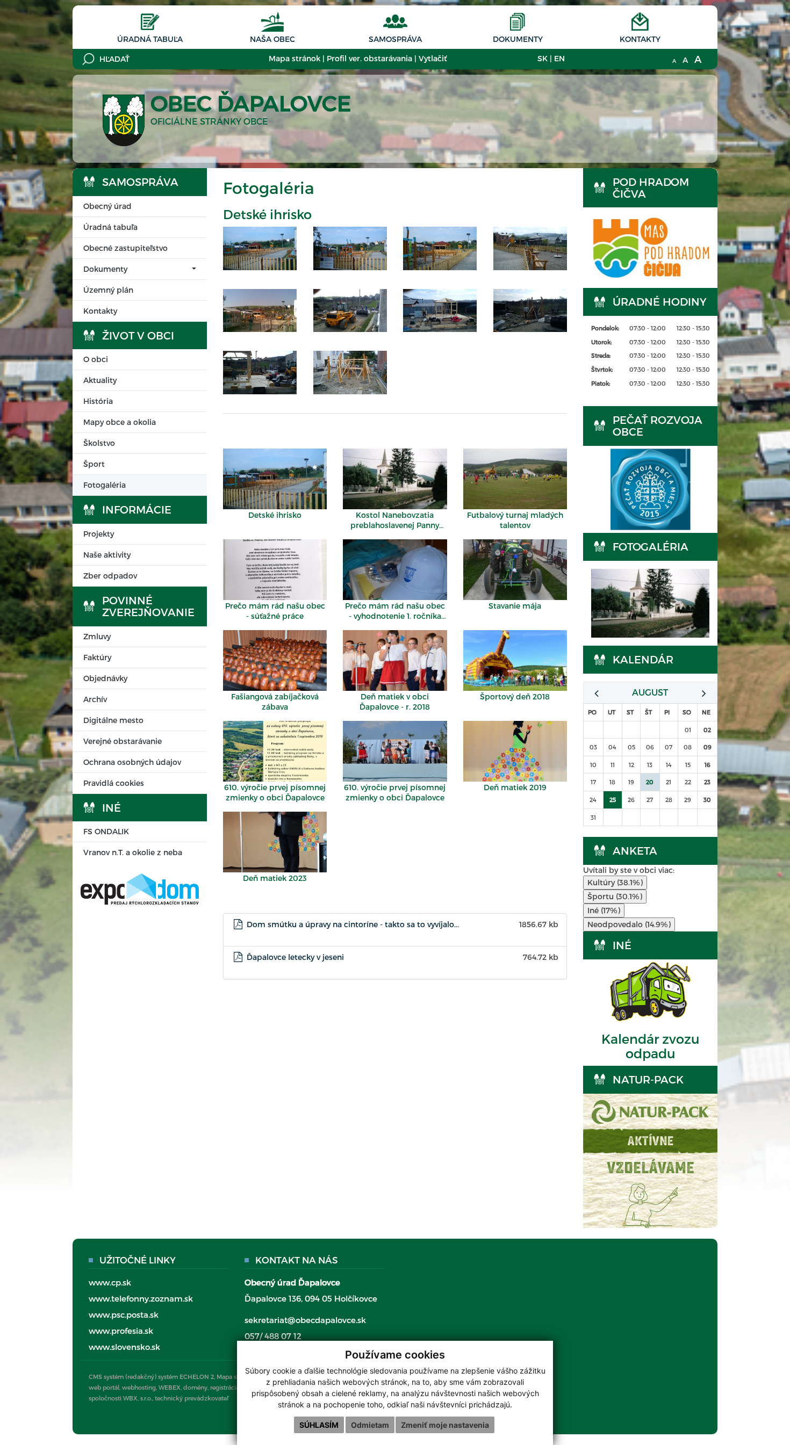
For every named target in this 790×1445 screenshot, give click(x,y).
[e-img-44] (350, 372)
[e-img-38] (440, 248)
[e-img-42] (440, 310)
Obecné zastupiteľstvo (125, 247)
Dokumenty (518, 39)
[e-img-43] (260, 372)
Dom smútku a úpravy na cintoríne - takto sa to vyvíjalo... (353, 924)
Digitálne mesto (113, 720)
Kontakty (640, 39)
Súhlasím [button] (319, 1424)
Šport (94, 463)
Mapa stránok (294, 58)
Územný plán (108, 289)
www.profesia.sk (121, 1330)
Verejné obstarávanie (122, 741)
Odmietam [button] (370, 1424)
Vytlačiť (433, 58)
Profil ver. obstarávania (369, 58)
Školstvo (99, 442)
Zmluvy (97, 636)
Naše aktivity (107, 554)
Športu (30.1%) (614, 896)
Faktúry (97, 657)
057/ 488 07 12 (273, 1336)
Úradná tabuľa (150, 39)
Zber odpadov (110, 575)
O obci (95, 359)
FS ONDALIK (106, 831)
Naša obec (272, 39)
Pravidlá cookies (113, 782)
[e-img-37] (350, 248)
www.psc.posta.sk (124, 1314)
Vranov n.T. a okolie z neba (132, 852)
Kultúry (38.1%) (615, 882)
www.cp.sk (110, 1282)
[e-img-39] (530, 248)
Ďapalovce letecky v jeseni (295, 957)
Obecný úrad (107, 206)
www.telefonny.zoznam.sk (141, 1298)
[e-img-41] (350, 310)
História (98, 401)
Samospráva (395, 39)
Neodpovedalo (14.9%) (629, 924)
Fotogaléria (104, 484)
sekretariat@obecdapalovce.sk (305, 1320)
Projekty (98, 533)
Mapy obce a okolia (119, 422)
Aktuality (100, 380)
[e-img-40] (260, 310)
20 (649, 781)
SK (542, 58)
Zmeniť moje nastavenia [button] (445, 1424)
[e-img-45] (530, 310)
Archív (95, 699)
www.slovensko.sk (124, 1347)
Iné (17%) (603, 910)
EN (559, 58)
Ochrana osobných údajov (132, 762)
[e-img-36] (260, 248)
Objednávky (105, 678)
